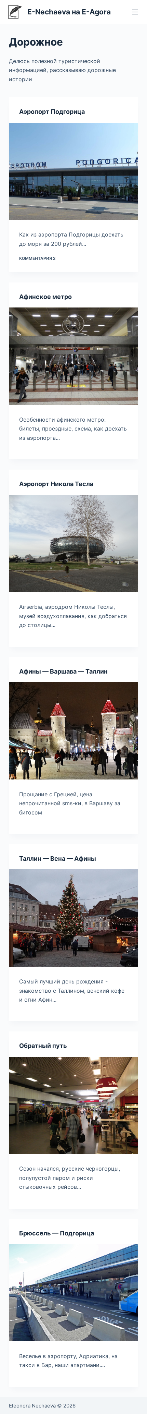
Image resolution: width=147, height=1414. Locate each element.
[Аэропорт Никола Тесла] (73, 543)
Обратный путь (43, 1045)
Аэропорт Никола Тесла (56, 483)
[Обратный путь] (73, 1105)
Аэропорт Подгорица (52, 111)
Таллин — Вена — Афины (57, 858)
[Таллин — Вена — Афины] (73, 918)
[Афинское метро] (73, 356)
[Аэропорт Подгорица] (73, 171)
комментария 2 (37, 258)
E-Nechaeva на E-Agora (69, 12)
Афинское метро (45, 296)
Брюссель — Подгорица (56, 1233)
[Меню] (135, 12)
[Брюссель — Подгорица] (73, 1292)
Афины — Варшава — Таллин (63, 671)
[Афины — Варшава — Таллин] (73, 730)
